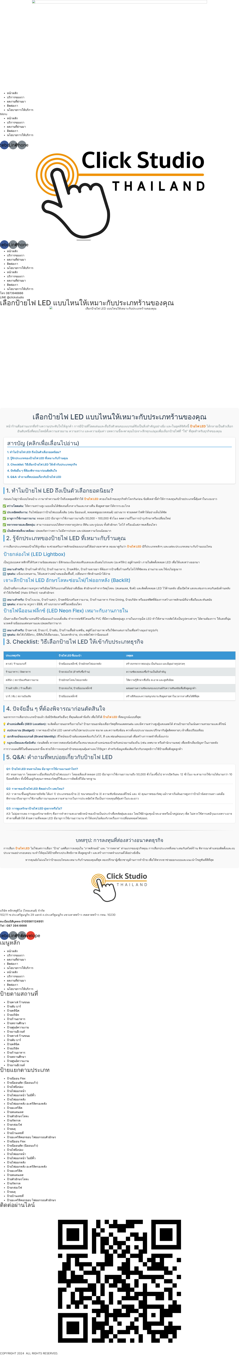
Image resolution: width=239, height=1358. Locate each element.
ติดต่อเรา (12, 105)
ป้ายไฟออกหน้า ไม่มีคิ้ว (21, 1095)
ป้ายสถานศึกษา (16, 1023)
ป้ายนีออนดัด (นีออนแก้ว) (22, 1082)
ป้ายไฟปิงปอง (15, 1087)
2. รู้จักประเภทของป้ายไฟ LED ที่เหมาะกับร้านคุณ (37, 458)
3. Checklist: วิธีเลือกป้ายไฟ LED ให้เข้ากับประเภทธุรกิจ (42, 464)
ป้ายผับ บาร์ (14, 1006)
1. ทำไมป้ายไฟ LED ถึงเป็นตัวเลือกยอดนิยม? (34, 452)
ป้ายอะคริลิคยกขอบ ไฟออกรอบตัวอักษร (31, 1137)
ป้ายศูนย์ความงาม (18, 1027)
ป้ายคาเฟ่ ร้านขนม (18, 1002)
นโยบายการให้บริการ (20, 110)
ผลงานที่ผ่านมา (16, 101)
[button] (119, 114)
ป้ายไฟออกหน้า (16, 1091)
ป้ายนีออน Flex (16, 1078)
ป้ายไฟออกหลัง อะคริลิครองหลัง (27, 1103)
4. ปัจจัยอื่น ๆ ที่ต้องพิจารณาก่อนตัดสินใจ (32, 470)
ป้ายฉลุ (11, 1129)
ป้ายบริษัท (13, 1014)
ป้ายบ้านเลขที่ (15, 1133)
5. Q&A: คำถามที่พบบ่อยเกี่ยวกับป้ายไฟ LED (34, 477)
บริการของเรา (15, 97)
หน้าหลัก (12, 93)
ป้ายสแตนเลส (15, 1112)
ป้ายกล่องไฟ (14, 1124)
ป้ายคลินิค (13, 1010)
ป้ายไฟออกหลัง (16, 1099)
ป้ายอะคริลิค (14, 1108)
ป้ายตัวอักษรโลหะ (18, 1116)
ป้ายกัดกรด (13, 1120)
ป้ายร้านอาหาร (16, 1019)
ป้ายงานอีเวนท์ (16, 1031)
